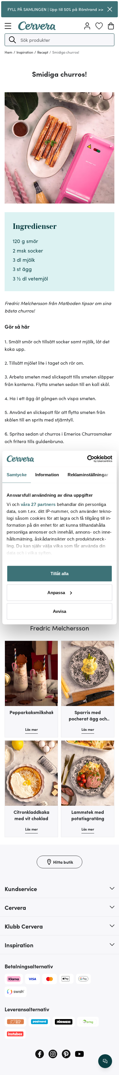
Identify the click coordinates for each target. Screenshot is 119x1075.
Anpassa (56, 592)
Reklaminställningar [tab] (88, 474)
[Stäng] (109, 9)
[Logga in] (87, 26)
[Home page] (37, 28)
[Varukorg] (110, 26)
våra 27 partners (38, 504)
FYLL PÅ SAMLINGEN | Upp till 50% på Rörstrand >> (55, 9)
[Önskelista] (99, 26)
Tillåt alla (59, 573)
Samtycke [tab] (17, 474)
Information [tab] (47, 474)
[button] (12, 40)
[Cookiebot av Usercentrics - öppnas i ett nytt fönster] (87, 458)
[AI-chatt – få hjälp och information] (105, 1061)
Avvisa (59, 611)
